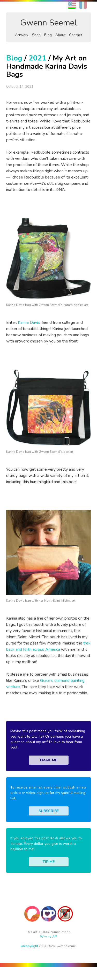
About (60, 34)
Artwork (21, 34)
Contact (75, 34)
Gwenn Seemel (48, 22)
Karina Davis (29, 322)
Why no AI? (48, 937)
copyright (29, 946)
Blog (48, 34)
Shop (36, 34)
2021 (37, 58)
